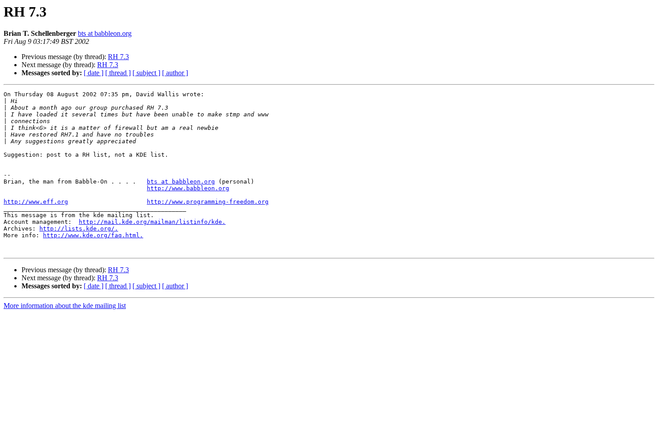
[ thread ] (118, 73)
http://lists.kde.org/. (78, 228)
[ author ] (175, 73)
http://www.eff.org (36, 201)
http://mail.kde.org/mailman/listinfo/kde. (152, 221)
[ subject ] (146, 73)
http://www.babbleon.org (188, 188)
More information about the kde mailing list (65, 305)
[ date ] (93, 73)
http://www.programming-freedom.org (208, 201)
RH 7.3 (118, 56)
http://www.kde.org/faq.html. (93, 235)
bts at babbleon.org (105, 33)
